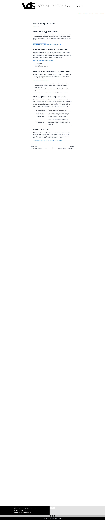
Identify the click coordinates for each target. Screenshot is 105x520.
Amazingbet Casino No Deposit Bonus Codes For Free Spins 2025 (47, 140)
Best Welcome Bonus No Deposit (40, 80)
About (96, 13)
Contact (102, 13)
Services (85, 13)
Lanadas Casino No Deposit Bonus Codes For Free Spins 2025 (47, 44)
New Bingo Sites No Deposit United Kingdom (43, 60)
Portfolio (91, 13)
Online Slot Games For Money (39, 43)
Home (79, 13)
